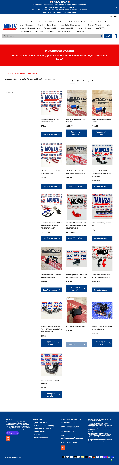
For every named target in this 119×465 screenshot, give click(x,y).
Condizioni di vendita (42, 429)
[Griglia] (72, 81)
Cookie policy (39, 432)
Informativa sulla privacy (43, 426)
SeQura (36, 435)
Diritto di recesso (40, 438)
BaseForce (18, 457)
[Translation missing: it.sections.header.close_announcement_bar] (117, 7)
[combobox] (17, 92)
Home (7, 73)
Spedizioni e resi (40, 423)
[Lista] (78, 81)
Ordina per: (87, 81)
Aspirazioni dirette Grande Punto (24, 73)
